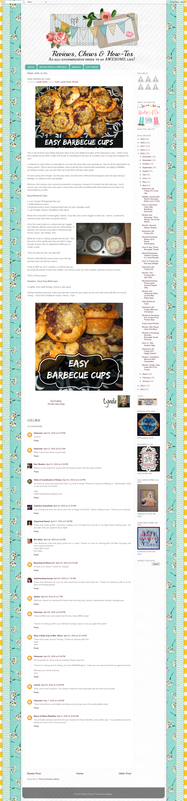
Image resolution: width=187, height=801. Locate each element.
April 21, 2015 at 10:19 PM (75, 636)
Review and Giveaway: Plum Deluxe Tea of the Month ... (150, 218)
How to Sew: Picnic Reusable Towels (150, 248)
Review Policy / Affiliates (53, 67)
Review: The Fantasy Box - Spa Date (149, 275)
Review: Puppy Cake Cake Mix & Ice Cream (151, 367)
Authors (76, 67)
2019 (142, 139)
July (144, 175)
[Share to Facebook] (36, 420)
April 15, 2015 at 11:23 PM (74, 480)
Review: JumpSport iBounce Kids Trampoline (150, 359)
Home (31, 67)
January (146, 381)
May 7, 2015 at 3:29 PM (54, 701)
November (147, 160)
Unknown (38, 433)
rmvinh (37, 685)
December (147, 157)
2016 (142, 150)
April (145, 185)
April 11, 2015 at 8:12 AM (54, 449)
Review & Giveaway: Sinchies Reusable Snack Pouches (151, 336)
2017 (142, 146)
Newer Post (34, 773)
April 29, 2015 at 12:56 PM (52, 685)
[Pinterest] (148, 82)
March (146, 374)
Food (57, 82)
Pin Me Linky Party (56, 404)
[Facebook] (140, 82)
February (147, 378)
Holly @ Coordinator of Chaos (48, 480)
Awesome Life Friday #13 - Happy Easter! (149, 351)
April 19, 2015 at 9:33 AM (67, 563)
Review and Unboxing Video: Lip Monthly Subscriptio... (150, 294)
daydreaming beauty (43, 578)
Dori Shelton (39, 464)
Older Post (125, 773)
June (145, 178)
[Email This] (28, 420)
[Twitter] (155, 82)
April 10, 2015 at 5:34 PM (54, 433)
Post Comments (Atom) (49, 779)
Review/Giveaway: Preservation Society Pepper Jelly (150, 284)
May (145, 182)
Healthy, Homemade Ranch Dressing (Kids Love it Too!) (151, 199)
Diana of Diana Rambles (45, 716)
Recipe (75, 82)
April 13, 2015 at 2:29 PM (57, 464)
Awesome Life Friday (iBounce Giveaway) (150, 309)
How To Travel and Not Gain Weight (150, 262)
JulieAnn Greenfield (43, 506)
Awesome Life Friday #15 (148, 268)
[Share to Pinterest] (39, 420)
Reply (36, 440)
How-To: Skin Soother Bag (148, 344)
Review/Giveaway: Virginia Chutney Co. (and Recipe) (150, 255)
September (148, 167)
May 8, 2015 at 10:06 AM (68, 716)
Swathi (37, 597)
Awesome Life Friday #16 (148, 232)
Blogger (109, 794)
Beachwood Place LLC (44, 563)
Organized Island (42, 521)
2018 (142, 143)
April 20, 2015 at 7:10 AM (65, 578)
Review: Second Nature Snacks (149, 226)
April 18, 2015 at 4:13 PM (55, 540)
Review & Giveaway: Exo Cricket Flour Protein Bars (151, 317)
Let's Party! (92, 67)
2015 (142, 153)
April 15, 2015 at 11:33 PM (64, 506)
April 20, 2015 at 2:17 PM (52, 597)
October (146, 164)
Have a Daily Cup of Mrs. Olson (48, 636)
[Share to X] (33, 420)
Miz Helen (38, 540)
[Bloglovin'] (140, 89)
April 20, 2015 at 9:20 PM (54, 612)
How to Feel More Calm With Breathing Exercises (149, 208)
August (146, 171)
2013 (142, 389)
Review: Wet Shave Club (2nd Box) (150, 328)
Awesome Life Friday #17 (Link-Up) (150, 191)
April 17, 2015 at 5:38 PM (61, 521)
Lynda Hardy (65, 82)
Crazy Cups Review (150, 323)
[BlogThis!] (31, 420)
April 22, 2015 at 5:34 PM (54, 656)
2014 (142, 386)
